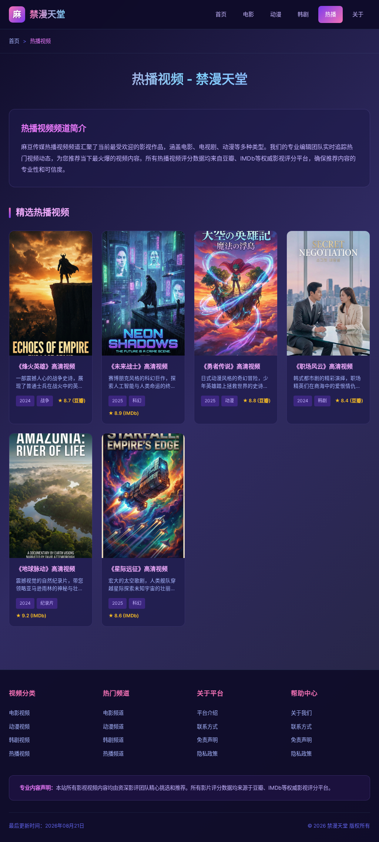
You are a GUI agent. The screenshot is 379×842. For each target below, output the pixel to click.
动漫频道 (113, 726)
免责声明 (207, 740)
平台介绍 (207, 713)
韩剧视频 (19, 740)
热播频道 (113, 753)
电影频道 (113, 713)
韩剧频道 (113, 740)
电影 (248, 14)
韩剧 (303, 14)
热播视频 (19, 753)
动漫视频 (19, 726)
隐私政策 (207, 753)
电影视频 (19, 713)
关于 (357, 14)
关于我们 (301, 713)
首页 (221, 14)
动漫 (275, 14)
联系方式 (207, 726)
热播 (330, 14)
